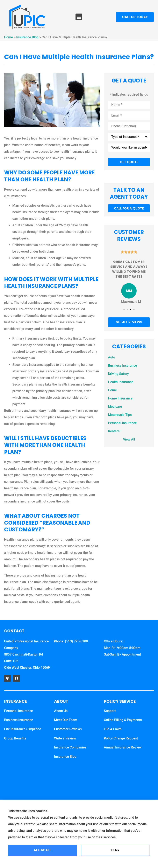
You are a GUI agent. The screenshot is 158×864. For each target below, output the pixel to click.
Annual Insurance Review (123, 747)
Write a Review (65, 738)
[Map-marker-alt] (7, 678)
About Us (60, 711)
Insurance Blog (27, 37)
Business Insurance (18, 720)
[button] (79, 17)
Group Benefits (15, 738)
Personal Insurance (18, 711)
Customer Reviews (68, 729)
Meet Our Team (65, 720)
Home (8, 37)
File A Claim (113, 729)
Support (110, 711)
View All (129, 439)
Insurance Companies (70, 747)
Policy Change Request (121, 738)
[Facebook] (16, 678)
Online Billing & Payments (123, 720)
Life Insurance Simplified (22, 729)
